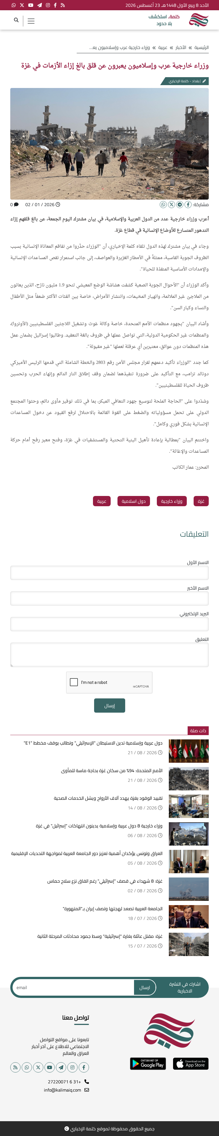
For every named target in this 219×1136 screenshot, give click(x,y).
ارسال (144, 987)
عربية (162, 47)
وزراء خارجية (171, 501)
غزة (201, 501)
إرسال (109, 705)
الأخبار (181, 47)
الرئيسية (201, 47)
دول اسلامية (134, 501)
